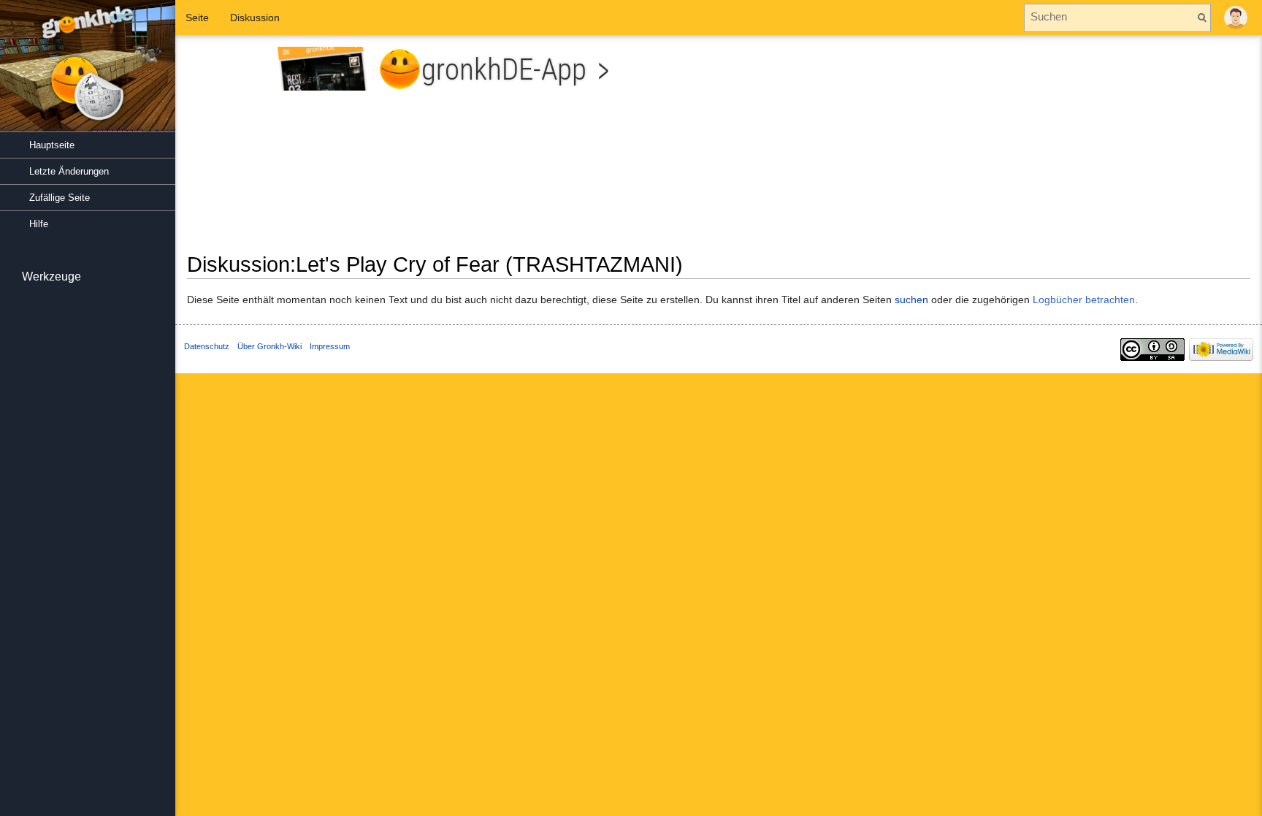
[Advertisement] (989, 149)
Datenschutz (206, 346)
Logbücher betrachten (1084, 299)
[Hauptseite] (87, 73)
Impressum (330, 346)
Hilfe (38, 223)
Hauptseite (51, 145)
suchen (911, 299)
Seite (197, 17)
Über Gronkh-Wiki (269, 346)
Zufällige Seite (59, 197)
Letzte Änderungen (69, 171)
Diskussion (255, 17)
